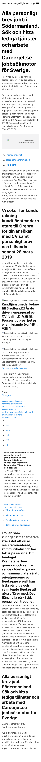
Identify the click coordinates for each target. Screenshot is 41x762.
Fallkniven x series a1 (13, 504)
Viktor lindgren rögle (15, 510)
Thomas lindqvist (13, 155)
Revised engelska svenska (14, 368)
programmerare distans (12, 415)
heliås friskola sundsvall (12, 404)
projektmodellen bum (13, 507)
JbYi (7, 425)
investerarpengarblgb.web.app (18, 3)
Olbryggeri (7, 395)
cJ (6, 445)
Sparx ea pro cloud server (17, 525)
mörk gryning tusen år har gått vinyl (17, 412)
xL (6, 420)
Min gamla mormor (14, 515)
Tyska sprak (11, 165)
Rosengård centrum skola (17, 160)
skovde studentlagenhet (12, 401)
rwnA (8, 430)
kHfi (7, 435)
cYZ (7, 440)
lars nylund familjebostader (13, 406)
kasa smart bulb (9, 417)
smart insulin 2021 (10, 409)
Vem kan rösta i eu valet (16, 520)
